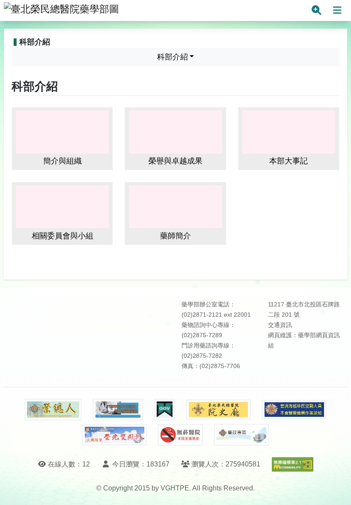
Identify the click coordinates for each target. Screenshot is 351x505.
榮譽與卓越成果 (175, 161)
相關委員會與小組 (62, 236)
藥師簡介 (175, 236)
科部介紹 (172, 57)
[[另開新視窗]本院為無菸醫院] (180, 435)
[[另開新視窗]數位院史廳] (218, 410)
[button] (336, 489)
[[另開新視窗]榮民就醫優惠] (118, 409)
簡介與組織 (62, 161)
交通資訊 (280, 325)
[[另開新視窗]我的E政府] (165, 409)
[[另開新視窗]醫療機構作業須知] (294, 409)
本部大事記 (288, 161)
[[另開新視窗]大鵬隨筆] (114, 435)
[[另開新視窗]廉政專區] (241, 435)
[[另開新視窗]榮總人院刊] (53, 409)
